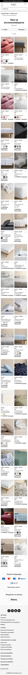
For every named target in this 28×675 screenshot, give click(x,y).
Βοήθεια (3, 624)
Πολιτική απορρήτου (6, 656)
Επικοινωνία (4, 642)
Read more (14, 25)
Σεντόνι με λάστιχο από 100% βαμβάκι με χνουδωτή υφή (5, 89)
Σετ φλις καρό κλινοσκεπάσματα (5, 530)
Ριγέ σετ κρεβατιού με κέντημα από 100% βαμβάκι (18, 294)
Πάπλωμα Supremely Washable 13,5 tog (18, 441)
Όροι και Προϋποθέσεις (7, 653)
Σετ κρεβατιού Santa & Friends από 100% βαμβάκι (18, 382)
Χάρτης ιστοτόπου (5, 637)
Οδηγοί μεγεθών (5, 634)
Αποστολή (3, 617)
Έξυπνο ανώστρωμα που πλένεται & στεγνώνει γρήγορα (6, 502)
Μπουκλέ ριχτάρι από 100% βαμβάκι (5, 411)
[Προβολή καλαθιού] (25, 4)
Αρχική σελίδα (5, 13)
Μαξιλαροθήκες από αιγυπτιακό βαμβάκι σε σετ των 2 (6, 236)
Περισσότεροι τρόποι (13, 587)
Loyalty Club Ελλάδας (6, 647)
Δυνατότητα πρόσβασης (7, 661)
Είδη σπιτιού (14, 13)
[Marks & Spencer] (13, 5)
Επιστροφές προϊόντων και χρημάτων (10, 622)
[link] (2, 669)
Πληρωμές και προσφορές (7, 632)
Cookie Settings (5, 664)
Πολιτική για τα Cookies (7, 658)
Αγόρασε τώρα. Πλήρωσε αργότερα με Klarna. (14, 1)
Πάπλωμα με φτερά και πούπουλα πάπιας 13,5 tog (19, 321)
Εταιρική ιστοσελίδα (6, 645)
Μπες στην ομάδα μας (6, 649)
